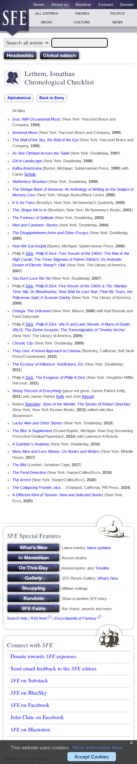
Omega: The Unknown (31, 311)
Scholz (30, 174)
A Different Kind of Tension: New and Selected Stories (57, 495)
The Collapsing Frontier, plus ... (38, 487)
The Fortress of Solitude (32, 218)
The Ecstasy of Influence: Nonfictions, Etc (48, 364)
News (117, 22)
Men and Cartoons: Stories (35, 225)
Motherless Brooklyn (29, 181)
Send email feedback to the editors (54, 668)
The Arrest (21, 480)
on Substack (29, 680)
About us (59, 4)
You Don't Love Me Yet (31, 278)
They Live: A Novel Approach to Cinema (46, 351)
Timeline (102, 568)
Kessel (88, 396)
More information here (97, 747)
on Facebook (30, 704)
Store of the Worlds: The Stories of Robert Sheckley (87, 404)
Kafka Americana (26, 168)
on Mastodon (30, 729)
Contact (105, 4)
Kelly (60, 396)
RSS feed (39, 618)
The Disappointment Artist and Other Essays (50, 233)
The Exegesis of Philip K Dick (60, 377)
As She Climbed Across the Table (40, 153)
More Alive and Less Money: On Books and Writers (56, 451)
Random (83, 4)
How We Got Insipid (29, 246)
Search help (17, 618)
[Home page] (14, 20)
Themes (82, 13)
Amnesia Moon (25, 132)
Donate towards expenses (43, 656)
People (117, 13)
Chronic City (22, 343)
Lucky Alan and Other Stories (37, 423)
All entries (46, 13)
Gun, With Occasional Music (36, 119)
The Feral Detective (29, 472)
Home (38, 4)
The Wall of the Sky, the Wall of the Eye (45, 140)
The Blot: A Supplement (32, 431)
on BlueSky (29, 692)
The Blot (19, 465)
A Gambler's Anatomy (31, 444)
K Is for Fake (23, 202)
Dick (29, 253)
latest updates (99, 548)
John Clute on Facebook (37, 717)
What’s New (108, 578)
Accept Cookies (91, 756)
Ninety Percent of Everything (36, 391)
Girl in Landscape (27, 161)
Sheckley (32, 404)
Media (46, 22)
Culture (82, 22)
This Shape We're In (29, 210)
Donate (126, 4)
